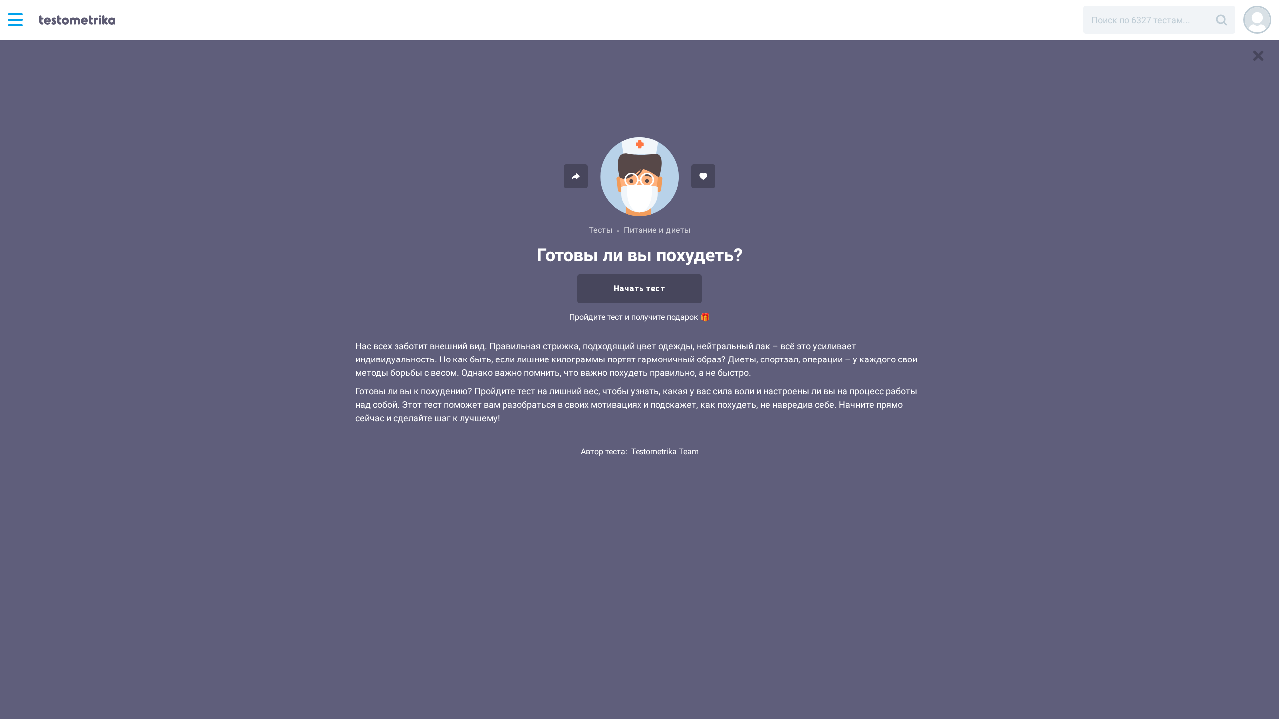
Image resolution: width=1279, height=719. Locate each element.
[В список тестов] (1258, 56)
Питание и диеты (657, 230)
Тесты (601, 230)
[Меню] (15, 19)
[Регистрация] (1257, 20)
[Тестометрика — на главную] (77, 20)
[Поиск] (1221, 20)
